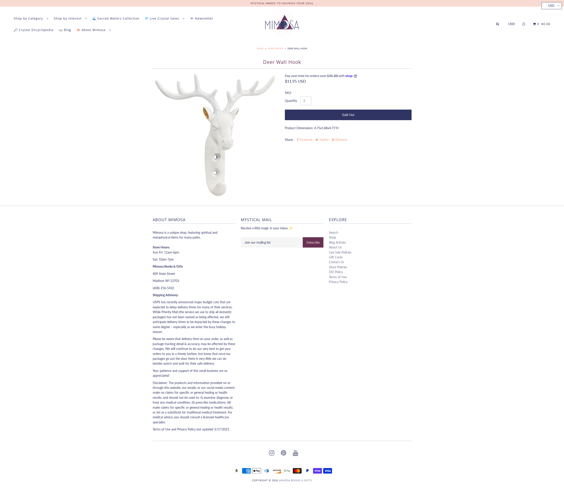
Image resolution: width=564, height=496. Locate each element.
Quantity (291, 101)
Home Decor (275, 48)
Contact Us (336, 262)
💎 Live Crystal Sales (162, 18)
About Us (335, 247)
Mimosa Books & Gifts (295, 480)
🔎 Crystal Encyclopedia (34, 30)
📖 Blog (65, 30)
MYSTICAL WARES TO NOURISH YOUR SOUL (282, 3)
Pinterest (340, 139)
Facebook (305, 139)
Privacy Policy (338, 282)
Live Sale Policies (340, 252)
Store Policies (338, 267)
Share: (289, 139)
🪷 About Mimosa (91, 30)
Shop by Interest (68, 18)
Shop (332, 237)
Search (333, 232)
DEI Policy (336, 272)
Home (260, 48)
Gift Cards (336, 257)
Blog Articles (337, 242)
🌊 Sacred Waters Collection (115, 18)
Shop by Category (29, 18)
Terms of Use (338, 277)
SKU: (288, 93)
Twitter (323, 139)
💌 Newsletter (201, 18)
